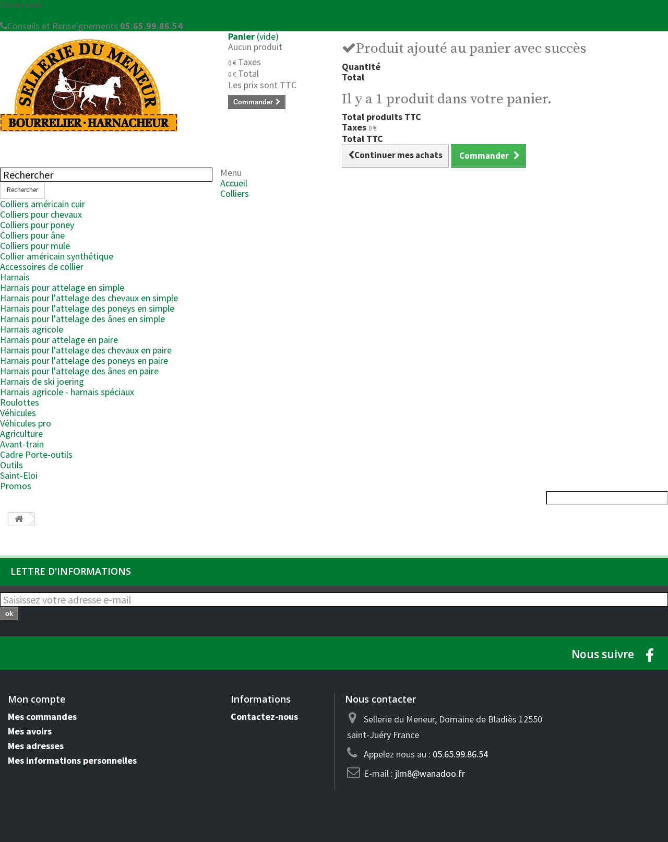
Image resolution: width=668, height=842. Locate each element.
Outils (11, 465)
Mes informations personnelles (72, 760)
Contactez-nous (31, 15)
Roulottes (19, 402)
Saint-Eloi (19, 475)
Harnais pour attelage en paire (59, 340)
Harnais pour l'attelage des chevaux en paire (86, 350)
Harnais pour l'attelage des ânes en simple (82, 319)
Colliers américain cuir (42, 204)
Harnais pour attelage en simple (62, 287)
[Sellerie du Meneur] (106, 85)
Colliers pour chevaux (41, 214)
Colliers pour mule (35, 246)
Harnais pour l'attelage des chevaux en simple (89, 298)
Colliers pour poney (37, 225)
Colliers (234, 193)
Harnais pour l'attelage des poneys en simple (87, 308)
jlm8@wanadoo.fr (430, 773)
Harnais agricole (31, 329)
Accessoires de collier (42, 266)
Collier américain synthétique (56, 256)
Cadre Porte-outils (36, 454)
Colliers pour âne (32, 235)
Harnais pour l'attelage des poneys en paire (84, 360)
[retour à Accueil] (19, 519)
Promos (15, 486)
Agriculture (21, 434)
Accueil (233, 183)
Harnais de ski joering (42, 381)
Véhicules (18, 413)
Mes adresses (36, 746)
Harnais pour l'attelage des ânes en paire (79, 371)
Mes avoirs (30, 731)
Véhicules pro (25, 423)
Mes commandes (42, 716)
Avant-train (22, 444)
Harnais (15, 277)
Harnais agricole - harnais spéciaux (67, 392)
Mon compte (37, 699)
